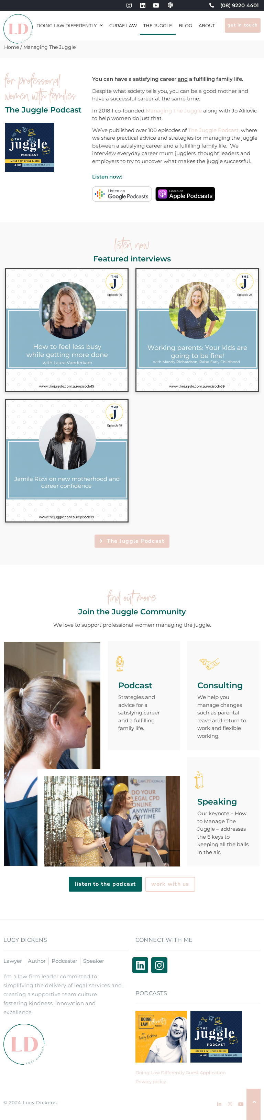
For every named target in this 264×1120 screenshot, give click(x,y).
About (207, 25)
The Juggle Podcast (213, 130)
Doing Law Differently (66, 25)
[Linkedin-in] (219, 1104)
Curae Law (123, 25)
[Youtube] (240, 1104)
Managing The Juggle (174, 110)
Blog (185, 25)
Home (11, 47)
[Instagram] (159, 965)
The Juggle (157, 25)
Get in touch (243, 25)
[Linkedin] (140, 965)
